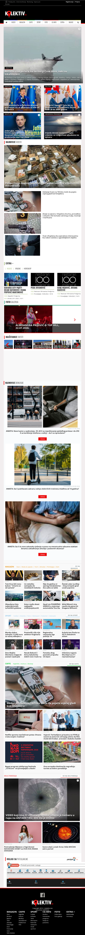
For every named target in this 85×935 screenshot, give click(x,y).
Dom (57, 567)
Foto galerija (58, 916)
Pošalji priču (11, 2)
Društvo (45, 914)
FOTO (46, 22)
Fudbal (16, 616)
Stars (18, 567)
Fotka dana (58, 914)
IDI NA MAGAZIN (75, 567)
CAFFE (31, 22)
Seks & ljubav (11, 933)
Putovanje (10, 929)
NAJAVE (71, 22)
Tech (36, 567)
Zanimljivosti (22, 920)
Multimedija (70, 914)
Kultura (23, 664)
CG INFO (54, 22)
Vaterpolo (52, 616)
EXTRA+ (62, 22)
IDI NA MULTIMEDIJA (70, 776)
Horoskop (69, 916)
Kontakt (7, 4)
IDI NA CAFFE (74, 664)
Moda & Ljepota (27, 567)
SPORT (39, 22)
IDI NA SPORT (73, 615)
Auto (8, 931)
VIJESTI (13, 22)
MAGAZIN (22, 22)
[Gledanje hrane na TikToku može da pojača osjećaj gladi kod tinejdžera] (43, 687)
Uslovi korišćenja (21, 2)
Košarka (23, 616)
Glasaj (42, 439)
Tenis (29, 616)
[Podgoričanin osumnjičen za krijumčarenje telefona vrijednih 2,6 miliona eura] (42, 166)
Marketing (30, 2)
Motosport (36, 616)
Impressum (37, 2)
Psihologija (50, 567)
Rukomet (44, 616)
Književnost (22, 923)
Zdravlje (42, 567)
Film (20, 925)
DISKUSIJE (14, 382)
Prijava (77, 2)
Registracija (69, 2)
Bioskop (30, 664)
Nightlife (16, 664)
